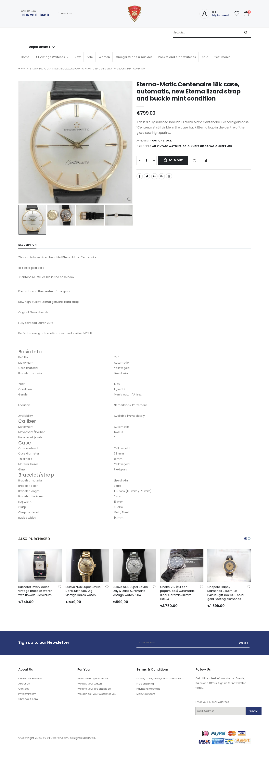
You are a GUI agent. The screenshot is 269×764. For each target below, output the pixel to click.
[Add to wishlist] (194, 160)
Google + (162, 176)
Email (169, 176)
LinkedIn (154, 176)
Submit (243, 642)
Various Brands (220, 146)
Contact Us (65, 13)
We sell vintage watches (93, 678)
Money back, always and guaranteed (160, 678)
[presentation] (22, 219)
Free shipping (145, 683)
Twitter (147, 176)
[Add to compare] (205, 160)
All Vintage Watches (167, 146)
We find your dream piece (94, 689)
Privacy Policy (27, 694)
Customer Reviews (30, 678)
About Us (24, 683)
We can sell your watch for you (96, 694)
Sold (186, 146)
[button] (245, 538)
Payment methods (148, 689)
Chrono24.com (28, 699)
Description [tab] (27, 245)
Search (245, 32)
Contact (23, 689)
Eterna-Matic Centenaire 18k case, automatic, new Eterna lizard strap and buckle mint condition (188, 91)
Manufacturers (145, 694)
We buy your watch (89, 683)
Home (21, 68)
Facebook (139, 176)
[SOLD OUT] (55, 555)
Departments (39, 47)
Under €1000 (199, 146)
